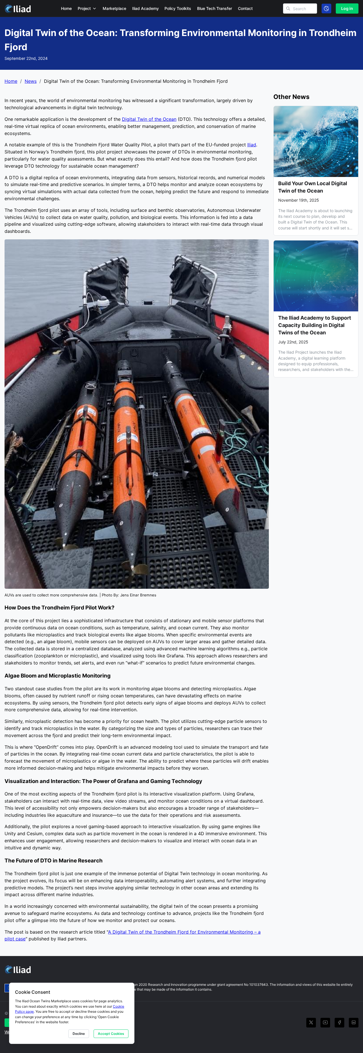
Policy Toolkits (177, 8)
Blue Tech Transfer (214, 8)
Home (66, 8)
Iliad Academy (145, 8)
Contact (245, 8)
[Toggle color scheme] (326, 8)
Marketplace (114, 8)
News (31, 81)
